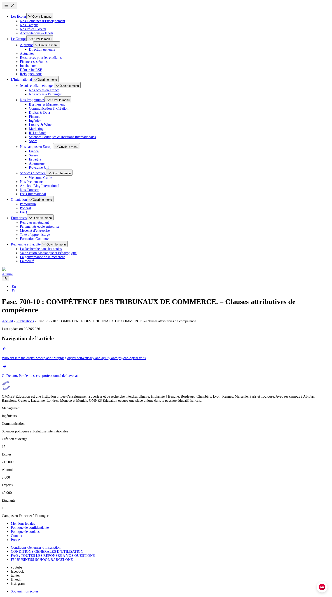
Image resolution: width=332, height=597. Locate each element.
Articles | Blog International (39, 186)
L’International (21, 79)
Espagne (35, 159)
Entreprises (19, 218)
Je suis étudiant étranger (37, 85)
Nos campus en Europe (36, 147)
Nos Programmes (32, 100)
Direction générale (42, 49)
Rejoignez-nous (31, 74)
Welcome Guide (40, 177)
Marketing (36, 129)
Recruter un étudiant (34, 222)
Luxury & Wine (40, 125)
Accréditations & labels (36, 33)
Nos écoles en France (44, 90)
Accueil (7, 321)
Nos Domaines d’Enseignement (42, 21)
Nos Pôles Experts (33, 29)
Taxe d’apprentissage (35, 234)
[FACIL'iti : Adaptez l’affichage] (322, 587)
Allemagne (36, 163)
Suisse (33, 155)
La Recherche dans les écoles (41, 249)
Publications (25, 321)
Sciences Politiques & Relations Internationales (62, 137)
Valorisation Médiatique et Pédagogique (48, 253)
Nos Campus (29, 25)
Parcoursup (28, 204)
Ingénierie (36, 121)
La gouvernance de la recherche (42, 257)
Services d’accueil (33, 173)
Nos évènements (31, 182)
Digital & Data (39, 112)
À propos (26, 45)
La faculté (27, 261)
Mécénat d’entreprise (35, 230)
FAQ (23, 212)
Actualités (27, 53)
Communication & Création (48, 108)
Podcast (25, 208)
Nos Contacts (29, 190)
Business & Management (47, 104)
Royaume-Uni (39, 167)
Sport (33, 141)
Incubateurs (28, 66)
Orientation (19, 199)
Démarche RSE (31, 70)
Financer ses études (33, 62)
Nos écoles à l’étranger (45, 94)
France (34, 151)
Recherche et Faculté (26, 244)
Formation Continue (34, 239)
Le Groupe (18, 39)
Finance (34, 116)
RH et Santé (37, 133)
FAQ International (33, 194)
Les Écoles (18, 16)
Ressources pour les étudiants (41, 57)
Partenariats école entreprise (39, 226)
